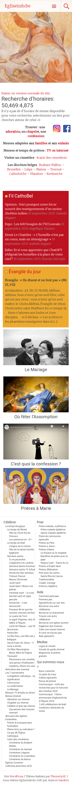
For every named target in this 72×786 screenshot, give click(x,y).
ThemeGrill (58, 776)
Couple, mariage (47, 583)
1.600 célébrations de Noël (52, 704)
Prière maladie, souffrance (52, 526)
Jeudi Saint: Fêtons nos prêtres (21, 588)
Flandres (36, 174)
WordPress (16, 776)
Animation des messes (17, 669)
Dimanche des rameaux (21, 573)
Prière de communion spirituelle (50, 538)
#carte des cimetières (51, 157)
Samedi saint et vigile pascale (20, 598)
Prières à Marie (36, 508)
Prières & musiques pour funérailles (19, 724)
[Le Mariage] (36, 347)
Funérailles (11, 719)
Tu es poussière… (18, 559)
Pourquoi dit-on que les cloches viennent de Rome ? (23, 611)
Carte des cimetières (18, 739)
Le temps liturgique (15, 526)
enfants (63, 143)
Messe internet (13, 696)
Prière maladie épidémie (53, 529)
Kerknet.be (55, 174)
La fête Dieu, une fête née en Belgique (22, 638)
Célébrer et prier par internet (21, 706)
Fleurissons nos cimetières (23, 659)
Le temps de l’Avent (17, 529)
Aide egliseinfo (46, 636)
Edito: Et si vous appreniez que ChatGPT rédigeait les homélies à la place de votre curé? (34, 254)
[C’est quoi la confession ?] (36, 442)
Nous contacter (47, 671)
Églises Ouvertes (14, 762)
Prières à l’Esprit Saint (50, 566)
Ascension (12, 629)
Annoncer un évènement (51, 613)
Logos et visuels (47, 646)
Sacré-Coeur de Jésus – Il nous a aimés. (20, 644)
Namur (41, 169)
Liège (28, 169)
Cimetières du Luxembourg (23, 756)
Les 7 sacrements (14, 672)
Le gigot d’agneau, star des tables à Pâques (23, 621)
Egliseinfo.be (17, 6)
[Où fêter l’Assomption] (36, 394)
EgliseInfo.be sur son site (52, 603)
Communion (13, 682)
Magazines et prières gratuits (49, 654)
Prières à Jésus (47, 546)
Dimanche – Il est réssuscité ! (18, 604)
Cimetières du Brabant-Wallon (20, 744)
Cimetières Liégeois (19, 752)
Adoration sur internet (18, 699)
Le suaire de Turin (18, 616)
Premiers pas (45, 599)
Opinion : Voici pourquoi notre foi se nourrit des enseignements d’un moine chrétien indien (33, 209)
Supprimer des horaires (50, 626)
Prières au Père (46, 543)
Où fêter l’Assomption (36, 416)
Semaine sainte (15, 556)
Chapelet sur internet (18, 702)
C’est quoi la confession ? (36, 464)
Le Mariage (36, 369)
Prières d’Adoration (48, 569)
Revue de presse (47, 681)
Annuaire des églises (16, 716)
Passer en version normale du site (25, 93)
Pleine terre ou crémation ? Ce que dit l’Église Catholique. (21, 732)
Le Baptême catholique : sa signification (21, 678)
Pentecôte (12, 633)
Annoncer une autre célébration (49, 608)
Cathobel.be (18, 174)
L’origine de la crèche (20, 546)
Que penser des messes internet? (21, 711)
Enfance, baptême (48, 586)
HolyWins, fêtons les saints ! (23, 666)
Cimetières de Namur (20, 759)
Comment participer (49, 596)
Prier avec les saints (49, 573)
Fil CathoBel (21, 196)
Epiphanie (14, 553)
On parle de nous (47, 674)
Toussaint (12, 656)
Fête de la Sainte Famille (21, 549)
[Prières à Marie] (36, 486)
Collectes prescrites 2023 (18, 766)
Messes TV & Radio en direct (20, 692)
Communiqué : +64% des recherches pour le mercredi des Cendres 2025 (53, 687)
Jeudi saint (14, 583)
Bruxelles (14, 169)
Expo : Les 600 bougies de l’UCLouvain (32, 224)
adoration (13, 131)
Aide (40, 592)
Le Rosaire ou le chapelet (53, 553)
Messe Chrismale (18, 579)
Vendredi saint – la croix (21, 593)
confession (36, 136)
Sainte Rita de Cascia (52, 576)
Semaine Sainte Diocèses (22, 566)
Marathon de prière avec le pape (54, 558)
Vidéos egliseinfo (48, 677)
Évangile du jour (25, 271)
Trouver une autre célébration (48, 618)
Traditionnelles (46, 579)
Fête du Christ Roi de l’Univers (19, 535)
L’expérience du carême (21, 563)
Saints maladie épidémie (53, 533)
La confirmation (15, 686)
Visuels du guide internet (51, 649)
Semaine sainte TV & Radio (23, 569)
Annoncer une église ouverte (53, 623)
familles (41, 143)
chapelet (32, 131)
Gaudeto (63, 780)
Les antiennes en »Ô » (20, 539)
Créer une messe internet (52, 629)
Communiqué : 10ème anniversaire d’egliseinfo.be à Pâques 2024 (53, 697)
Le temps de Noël (16, 543)
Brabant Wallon (50, 165)
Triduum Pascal (17, 576)
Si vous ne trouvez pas (50, 633)
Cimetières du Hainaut (20, 749)
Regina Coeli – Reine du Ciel (55, 563)
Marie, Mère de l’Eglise (20, 653)
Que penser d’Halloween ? (22, 663)
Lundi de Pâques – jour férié (23, 626)
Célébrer (10, 522)
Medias (42, 642)
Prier (40, 522)
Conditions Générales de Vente (51, 709)
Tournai (55, 169)
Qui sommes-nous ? (50, 664)
